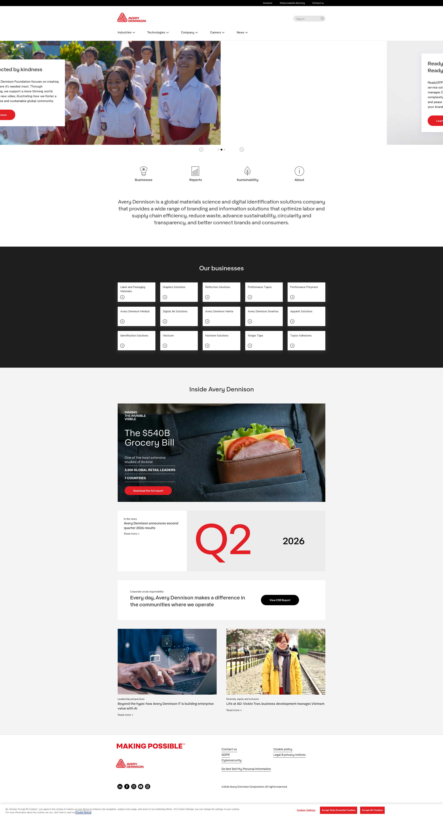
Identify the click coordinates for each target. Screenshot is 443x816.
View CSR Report (280, 600)
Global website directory (292, 3)
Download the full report (148, 490)
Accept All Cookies (372, 810)
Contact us (318, 3)
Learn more (140, 120)
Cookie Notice (83, 812)
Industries (125, 32)
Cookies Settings (306, 810)
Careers (215, 32)
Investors (267, 3)
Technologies (156, 32)
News (240, 32)
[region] (221, 810)
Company (187, 32)
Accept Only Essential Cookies (338, 810)
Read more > (131, 533)
